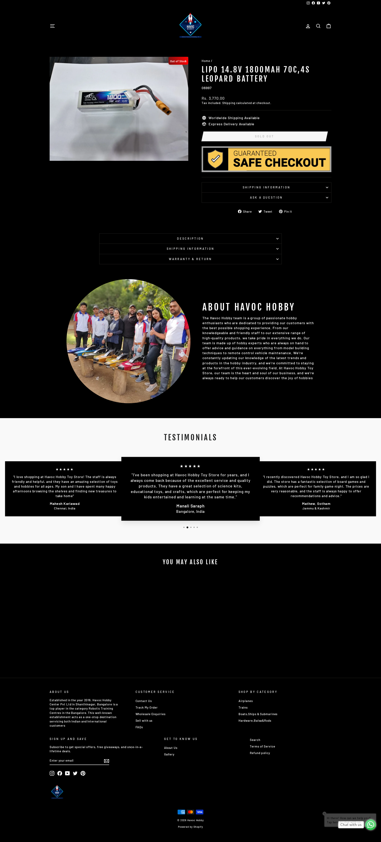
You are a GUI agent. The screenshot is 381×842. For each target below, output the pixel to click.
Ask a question (266, 197)
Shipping (228, 103)
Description (190, 238)
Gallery (169, 754)
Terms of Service (262, 746)
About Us (170, 747)
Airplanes (246, 701)
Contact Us (144, 701)
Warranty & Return (190, 259)
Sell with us (144, 720)
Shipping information (266, 187)
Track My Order (147, 707)
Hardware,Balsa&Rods (255, 720)
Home (206, 61)
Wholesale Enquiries (150, 714)
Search (255, 740)
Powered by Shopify (190, 826)
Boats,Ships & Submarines (258, 714)
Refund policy (260, 753)
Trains (243, 707)
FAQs (139, 727)
